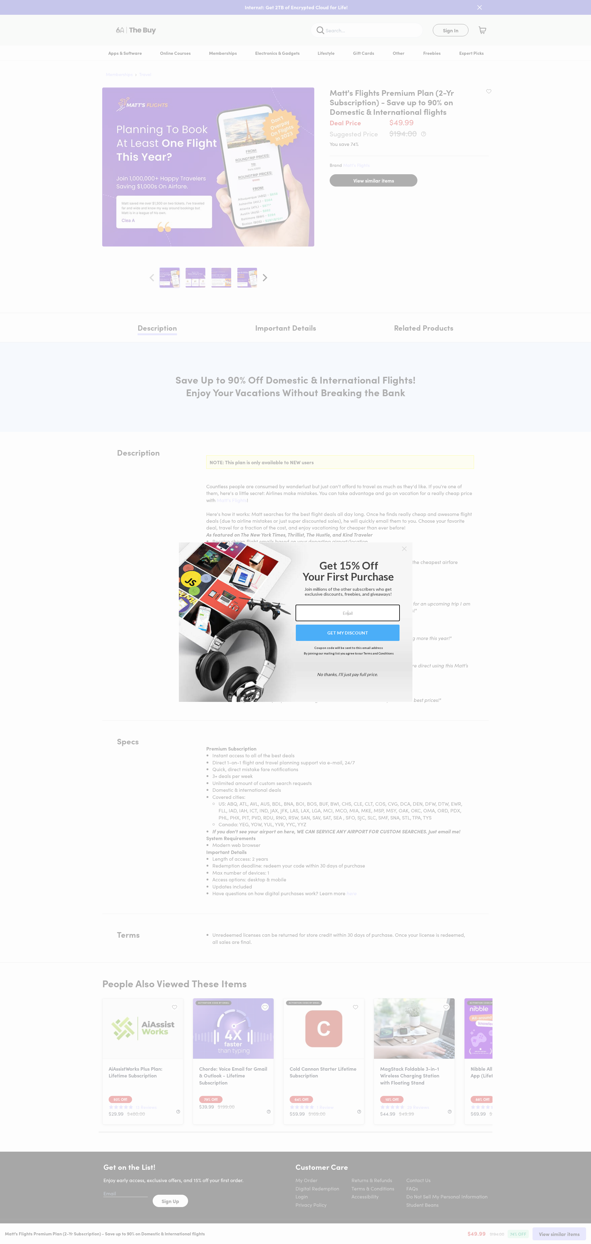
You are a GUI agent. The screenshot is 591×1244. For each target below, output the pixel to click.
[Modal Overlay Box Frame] (296, 622)
